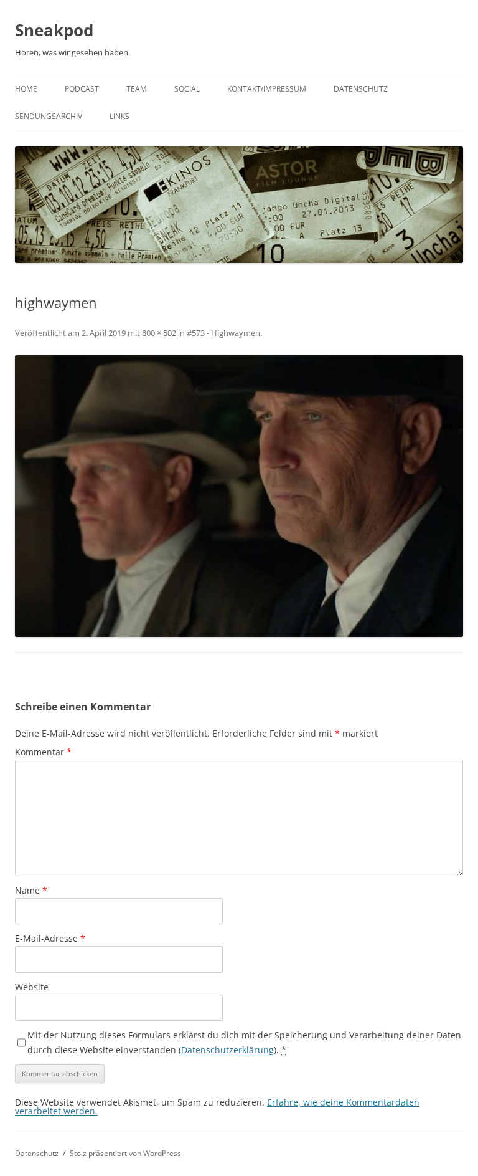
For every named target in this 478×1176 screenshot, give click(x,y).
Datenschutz (361, 89)
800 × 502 (159, 332)
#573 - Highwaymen (223, 332)
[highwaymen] (239, 496)
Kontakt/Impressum (266, 89)
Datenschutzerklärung (227, 1050)
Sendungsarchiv (48, 116)
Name (31, 890)
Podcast (82, 89)
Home (26, 89)
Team (136, 89)
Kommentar (43, 752)
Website (32, 987)
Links (119, 116)
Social (187, 89)
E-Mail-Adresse (50, 938)
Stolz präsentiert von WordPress (125, 1153)
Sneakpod (54, 30)
